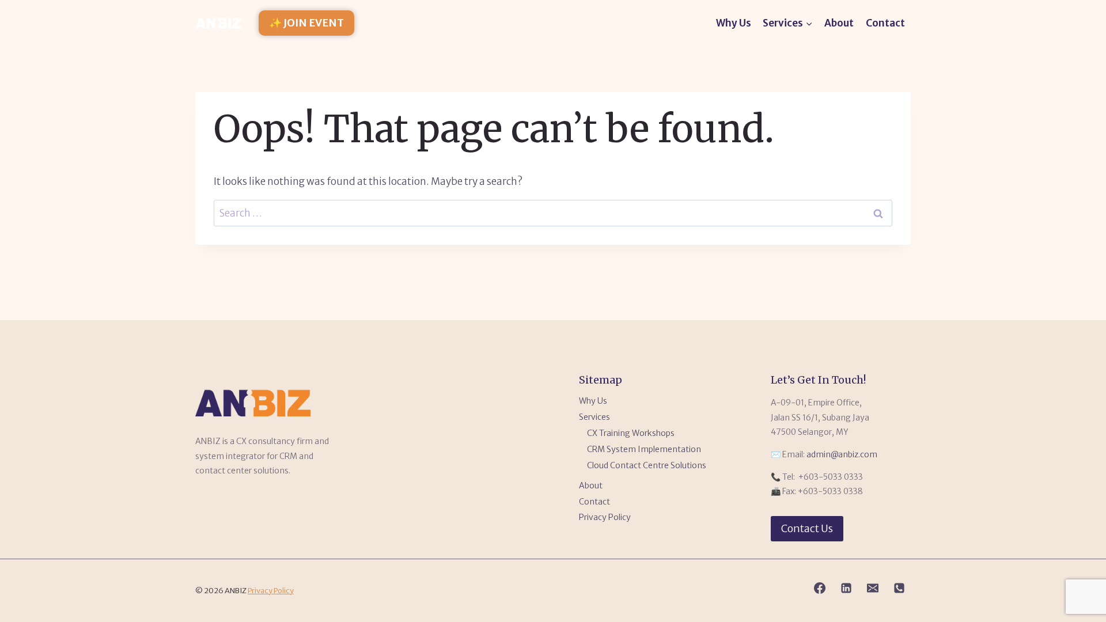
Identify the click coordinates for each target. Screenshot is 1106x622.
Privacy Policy (605, 517)
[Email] (872, 588)
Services (594, 417)
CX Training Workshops (631, 433)
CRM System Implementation (644, 449)
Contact (885, 23)
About (839, 23)
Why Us (733, 23)
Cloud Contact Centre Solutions (646, 465)
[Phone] (899, 588)
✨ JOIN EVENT (306, 22)
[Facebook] (819, 588)
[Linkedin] (846, 588)
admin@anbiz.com (841, 454)
